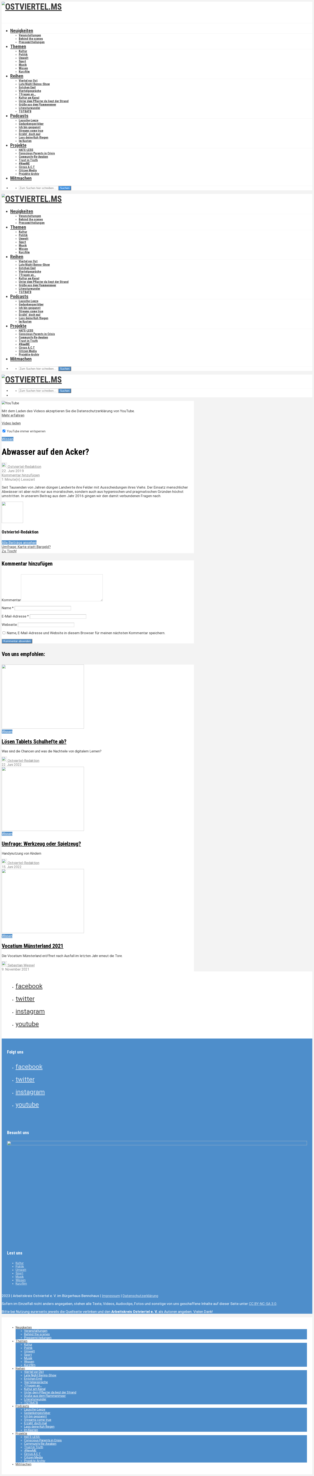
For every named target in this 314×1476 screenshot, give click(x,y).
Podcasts (19, 115)
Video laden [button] (11, 423)
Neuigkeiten (21, 30)
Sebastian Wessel (21, 965)
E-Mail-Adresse (15, 616)
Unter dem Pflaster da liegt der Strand (44, 101)
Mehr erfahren (13, 415)
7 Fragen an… (27, 94)
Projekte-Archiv (29, 174)
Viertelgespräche (30, 91)
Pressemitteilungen (32, 42)
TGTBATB (25, 111)
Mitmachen (21, 178)
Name (8, 608)
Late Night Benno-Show (34, 84)
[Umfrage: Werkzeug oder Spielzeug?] (43, 830)
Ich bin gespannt (30, 127)
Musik (23, 64)
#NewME (24, 163)
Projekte (18, 145)
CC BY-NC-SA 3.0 (262, 1304)
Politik (23, 54)
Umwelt (23, 58)
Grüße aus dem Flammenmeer (37, 104)
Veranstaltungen (30, 35)
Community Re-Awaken (33, 156)
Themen (18, 46)
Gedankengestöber (31, 124)
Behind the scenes (31, 38)
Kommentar (11, 600)
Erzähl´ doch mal (29, 134)
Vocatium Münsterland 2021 (32, 946)
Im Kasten (25, 141)
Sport (22, 61)
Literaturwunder (29, 108)
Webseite (9, 624)
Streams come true (31, 130)
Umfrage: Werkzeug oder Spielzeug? (41, 844)
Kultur (23, 51)
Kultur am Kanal (29, 97)
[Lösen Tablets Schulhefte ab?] (43, 727)
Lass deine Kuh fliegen (33, 137)
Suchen (64, 188)
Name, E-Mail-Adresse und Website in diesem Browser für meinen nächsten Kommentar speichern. (86, 633)
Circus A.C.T (27, 167)
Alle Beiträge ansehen (19, 542)
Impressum (111, 1296)
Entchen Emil (27, 87)
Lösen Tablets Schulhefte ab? (34, 741)
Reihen (16, 76)
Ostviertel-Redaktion (24, 466)
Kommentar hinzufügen (21, 475)
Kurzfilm (24, 71)
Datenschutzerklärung (140, 1296)
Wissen (23, 68)
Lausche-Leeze (28, 120)
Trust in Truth (28, 160)
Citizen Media (28, 170)
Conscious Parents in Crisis (37, 153)
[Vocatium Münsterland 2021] (43, 932)
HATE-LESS (26, 150)
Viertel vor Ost (28, 80)
